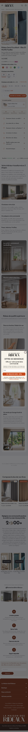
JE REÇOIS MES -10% (14, 374)
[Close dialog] (25, 352)
